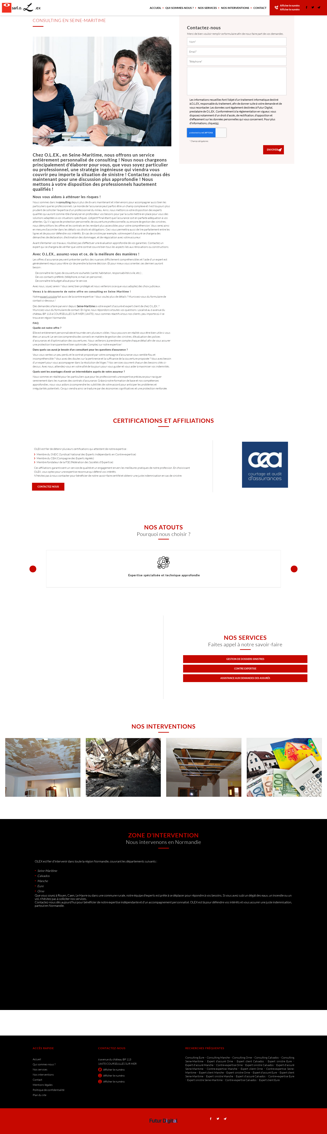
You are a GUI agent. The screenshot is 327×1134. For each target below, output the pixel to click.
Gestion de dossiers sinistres (245, 659)
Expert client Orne (252, 1068)
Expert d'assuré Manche (199, 1065)
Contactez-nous (48, 486)
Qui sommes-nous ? (179, 7)
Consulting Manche (218, 1057)
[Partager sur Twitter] (313, 7)
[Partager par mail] (319, 7)
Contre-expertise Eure (281, 1076)
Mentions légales (43, 1084)
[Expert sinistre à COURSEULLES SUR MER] (203, 767)
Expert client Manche (211, 1072)
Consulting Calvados (266, 1057)
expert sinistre (48, 296)
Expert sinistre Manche (219, 1076)
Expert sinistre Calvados (259, 1065)
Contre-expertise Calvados (240, 1080)
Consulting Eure (194, 1057)
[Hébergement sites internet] (163, 1126)
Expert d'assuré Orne (220, 1061)
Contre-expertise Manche (222, 1068)
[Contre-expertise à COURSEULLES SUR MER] (123, 767)
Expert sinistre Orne (238, 1072)
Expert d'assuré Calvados (251, 1076)
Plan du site (39, 1095)
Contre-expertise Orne (229, 1065)
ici (217, 123)
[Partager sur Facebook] (306, 7)
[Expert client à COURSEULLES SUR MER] (42, 767)
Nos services (207, 7)
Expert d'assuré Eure (265, 1072)
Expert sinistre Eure (280, 1061)
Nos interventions (235, 7)
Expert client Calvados (250, 1061)
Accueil (155, 7)
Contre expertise (245, 668)
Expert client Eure (269, 1080)
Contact (260, 7)
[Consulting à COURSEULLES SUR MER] (284, 767)
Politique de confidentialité (48, 1089)
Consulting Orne (242, 1057)
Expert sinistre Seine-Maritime (205, 1080)
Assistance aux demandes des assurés (245, 678)
